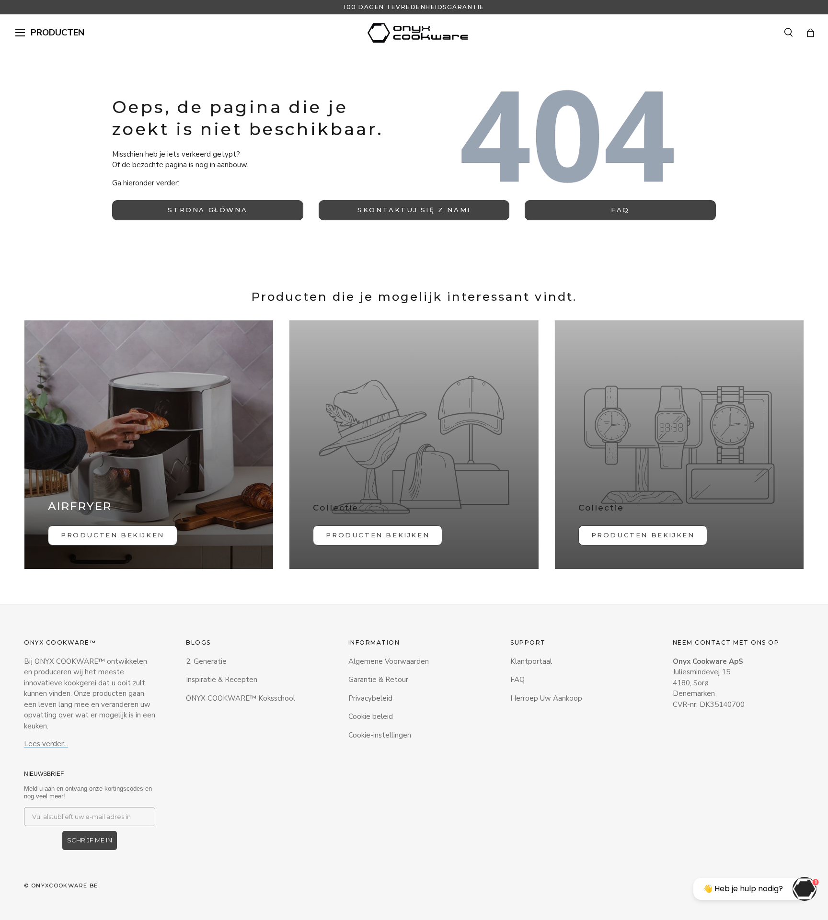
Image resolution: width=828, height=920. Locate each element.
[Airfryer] (148, 444)
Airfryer (80, 506)
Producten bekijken (377, 535)
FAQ (620, 210)
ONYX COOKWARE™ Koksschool (240, 698)
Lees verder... (46, 744)
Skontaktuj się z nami (414, 210)
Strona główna (207, 210)
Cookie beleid (370, 716)
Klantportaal (531, 661)
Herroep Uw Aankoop (546, 698)
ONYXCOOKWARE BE (64, 885)
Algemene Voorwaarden (388, 661)
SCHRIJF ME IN (89, 840)
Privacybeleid (370, 698)
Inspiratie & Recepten (221, 679)
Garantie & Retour (378, 679)
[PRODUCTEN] (20, 32)
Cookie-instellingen (379, 735)
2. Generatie (206, 661)
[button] (810, 33)
